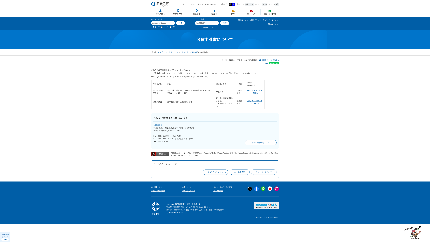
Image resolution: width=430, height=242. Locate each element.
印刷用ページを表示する (270, 60)
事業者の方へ (178, 14)
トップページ (162, 52)
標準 (246, 4)
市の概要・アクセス (158, 187)
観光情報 (196, 14)
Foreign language (210, 4)
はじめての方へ (196, 4)
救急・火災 (251, 14)
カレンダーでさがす (271, 20)
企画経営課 (194, 52)
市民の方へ (160, 14)
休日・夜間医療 (269, 14)
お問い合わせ (187, 187)
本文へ (185, 4)
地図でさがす (255, 20)
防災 (233, 14)
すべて (157, 27)
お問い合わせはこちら (261, 143)
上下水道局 (184, 52)
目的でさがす (273, 24)
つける (264, 4)
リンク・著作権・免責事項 (222, 187)
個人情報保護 (218, 191)
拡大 (251, 4)
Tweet (266, 63)
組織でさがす (243, 20)
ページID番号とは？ (206, 27)
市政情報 (214, 14)
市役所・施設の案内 (158, 191)
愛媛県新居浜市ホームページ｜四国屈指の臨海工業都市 (160, 4)
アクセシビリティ (188, 191)
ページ (165, 27)
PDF (173, 27)
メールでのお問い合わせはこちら (198, 207)
